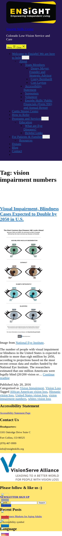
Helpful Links (34, 133)
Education (25, 122)
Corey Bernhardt (41, 79)
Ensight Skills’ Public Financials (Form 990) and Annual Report (38, 104)
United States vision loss (31, 395)
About (23, 61)
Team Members (35, 64)
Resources (25, 140)
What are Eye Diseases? (33, 127)
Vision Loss (53, 388)
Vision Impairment (32, 388)
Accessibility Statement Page (15, 413)
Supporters (32, 93)
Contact (17, 151)
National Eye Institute (30, 342)
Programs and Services (26, 118)
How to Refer (20, 114)
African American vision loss (28, 391)
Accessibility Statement (33, 87)
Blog (15, 147)
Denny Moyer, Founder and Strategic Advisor (40, 72)
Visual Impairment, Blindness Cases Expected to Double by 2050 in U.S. (29, 214)
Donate (16, 144)
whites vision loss (39, 399)
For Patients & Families (27, 136)
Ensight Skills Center (19, 29)
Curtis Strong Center (25, 111)
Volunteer (31, 97)
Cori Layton (38, 82)
